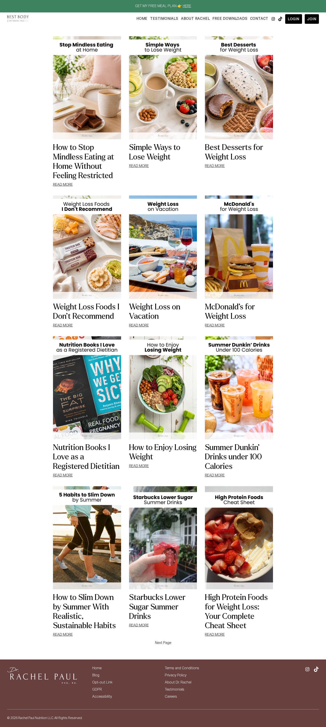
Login (293, 19)
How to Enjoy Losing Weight (162, 452)
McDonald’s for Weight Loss (230, 311)
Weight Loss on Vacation (154, 311)
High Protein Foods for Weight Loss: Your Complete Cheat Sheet (236, 611)
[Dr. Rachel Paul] (18, 18)
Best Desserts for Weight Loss (234, 152)
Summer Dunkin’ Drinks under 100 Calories (233, 456)
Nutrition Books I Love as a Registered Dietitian (86, 456)
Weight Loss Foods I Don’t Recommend (86, 311)
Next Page (163, 643)
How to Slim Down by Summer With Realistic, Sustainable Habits (84, 611)
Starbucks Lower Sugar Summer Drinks (157, 606)
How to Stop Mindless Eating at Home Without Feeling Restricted (83, 161)
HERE (187, 6)
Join (311, 19)
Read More (63, 185)
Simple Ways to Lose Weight (154, 152)
